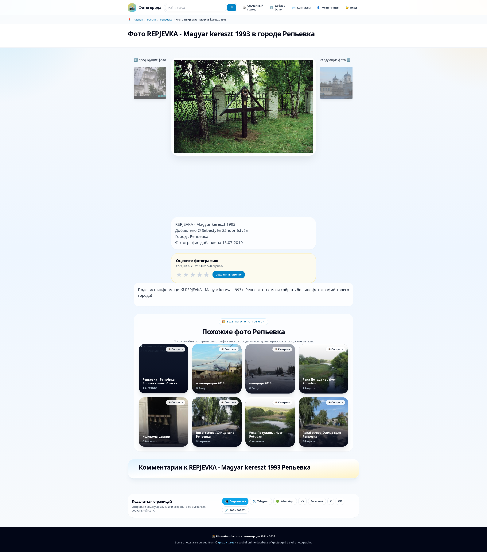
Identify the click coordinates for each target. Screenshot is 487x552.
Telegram (260, 501)
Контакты (301, 7)
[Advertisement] (243, 186)
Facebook (317, 501)
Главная (138, 19)
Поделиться (235, 501)
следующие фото (333, 60)
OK (340, 501)
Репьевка (166, 19)
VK (302, 501)
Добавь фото (277, 7)
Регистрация (328, 7)
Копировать (235, 510)
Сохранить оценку (229, 274)
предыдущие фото (152, 60)
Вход (351, 7)
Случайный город (253, 7)
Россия (151, 19)
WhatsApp (285, 501)
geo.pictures (226, 542)
